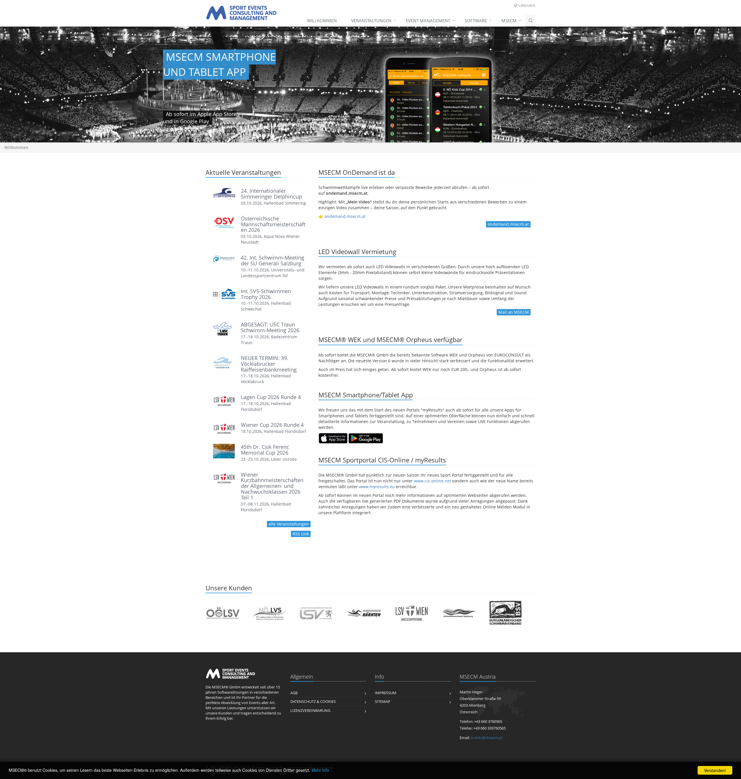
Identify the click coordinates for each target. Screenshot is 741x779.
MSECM (509, 20)
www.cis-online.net (432, 481)
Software (476, 20)
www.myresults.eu (377, 486)
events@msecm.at (486, 737)
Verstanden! (715, 770)
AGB (294, 692)
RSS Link (301, 534)
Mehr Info (320, 770)
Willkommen (322, 20)
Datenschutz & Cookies (313, 701)
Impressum (385, 692)
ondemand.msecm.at (345, 216)
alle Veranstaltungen (289, 524)
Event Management (428, 20)
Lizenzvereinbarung (310, 710)
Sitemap (382, 701)
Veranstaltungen (371, 20)
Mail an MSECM (513, 312)
